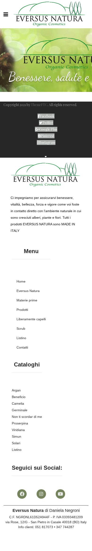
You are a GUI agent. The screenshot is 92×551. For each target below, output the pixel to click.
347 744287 (65, 527)
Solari (16, 443)
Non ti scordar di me (27, 417)
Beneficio (18, 397)
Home (21, 281)
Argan (16, 390)
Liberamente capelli (31, 319)
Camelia (18, 403)
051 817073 (44, 527)
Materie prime (27, 300)
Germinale (19, 410)
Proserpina (20, 423)
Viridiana (18, 430)
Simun (16, 436)
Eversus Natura (28, 291)
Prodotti (22, 310)
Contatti (22, 347)
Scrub (21, 328)
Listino (21, 338)
